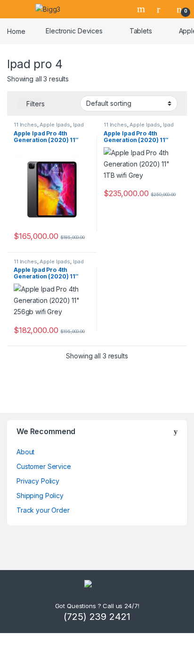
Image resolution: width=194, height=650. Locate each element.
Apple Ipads (55, 124)
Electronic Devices (74, 31)
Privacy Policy (37, 481)
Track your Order (43, 510)
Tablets (140, 31)
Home (16, 31)
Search (142, 9)
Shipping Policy (40, 495)
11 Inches (25, 124)
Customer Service (43, 466)
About (25, 452)
